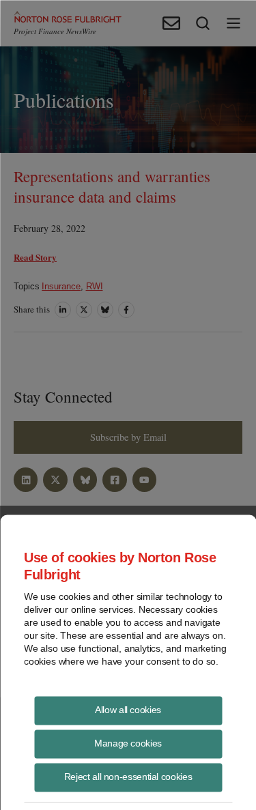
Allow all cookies (128, 709)
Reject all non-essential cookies (128, 775)
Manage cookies (128, 742)
